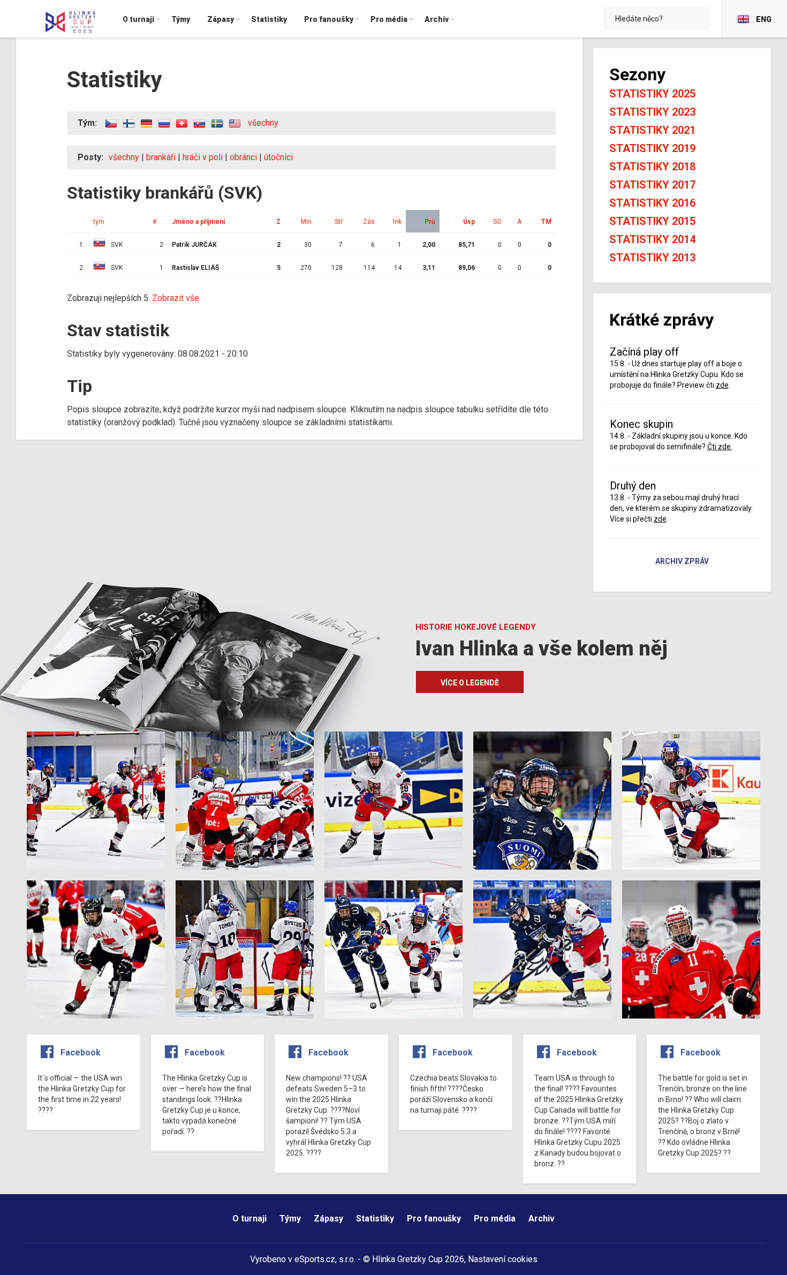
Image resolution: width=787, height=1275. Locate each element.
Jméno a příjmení (198, 221)
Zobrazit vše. (176, 298)
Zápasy (328, 1218)
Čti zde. (719, 446)
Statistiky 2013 (652, 257)
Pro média (495, 1218)
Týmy (290, 1218)
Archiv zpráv (682, 561)
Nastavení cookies (503, 1259)
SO (497, 221)
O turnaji (249, 1218)
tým (98, 221)
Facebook (80, 1052)
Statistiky (375, 1218)
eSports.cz (314, 1259)
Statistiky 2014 (652, 239)
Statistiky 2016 (652, 203)
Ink (397, 221)
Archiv (541, 1218)
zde (722, 385)
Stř (339, 221)
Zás (369, 221)
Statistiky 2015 (652, 221)
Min (306, 221)
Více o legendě (470, 682)
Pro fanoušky (434, 1218)
